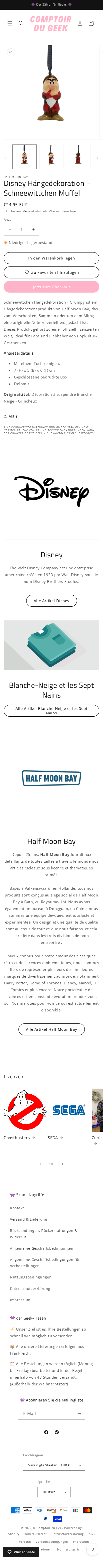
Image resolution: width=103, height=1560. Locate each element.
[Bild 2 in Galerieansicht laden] (51, 157)
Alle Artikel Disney (52, 600)
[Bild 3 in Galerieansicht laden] (78, 157)
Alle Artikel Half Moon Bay (51, 1029)
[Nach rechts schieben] (97, 158)
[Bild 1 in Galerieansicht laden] (24, 157)
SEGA (53, 1137)
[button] (10, 23)
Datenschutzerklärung (30, 1288)
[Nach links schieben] (5, 158)
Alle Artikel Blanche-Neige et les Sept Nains (52, 710)
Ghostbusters (17, 1137)
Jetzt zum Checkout (51, 286)
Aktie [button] (13, 416)
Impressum (20, 1299)
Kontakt (17, 1208)
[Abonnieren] (79, 1413)
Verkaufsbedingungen (52, 1541)
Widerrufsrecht (35, 1534)
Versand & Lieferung (28, 1219)
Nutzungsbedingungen (31, 1277)
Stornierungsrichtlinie (73, 1549)
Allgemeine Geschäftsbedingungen (42, 1248)
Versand (28, 211)
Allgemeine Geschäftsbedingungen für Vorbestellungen (45, 1262)
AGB (92, 1534)
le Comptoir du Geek (48, 1528)
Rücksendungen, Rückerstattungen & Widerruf (43, 1233)
